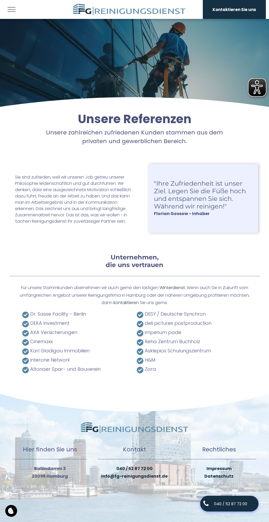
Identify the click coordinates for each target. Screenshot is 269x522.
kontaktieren (126, 303)
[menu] (11, 9)
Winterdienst (172, 288)
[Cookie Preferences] (11, 511)
